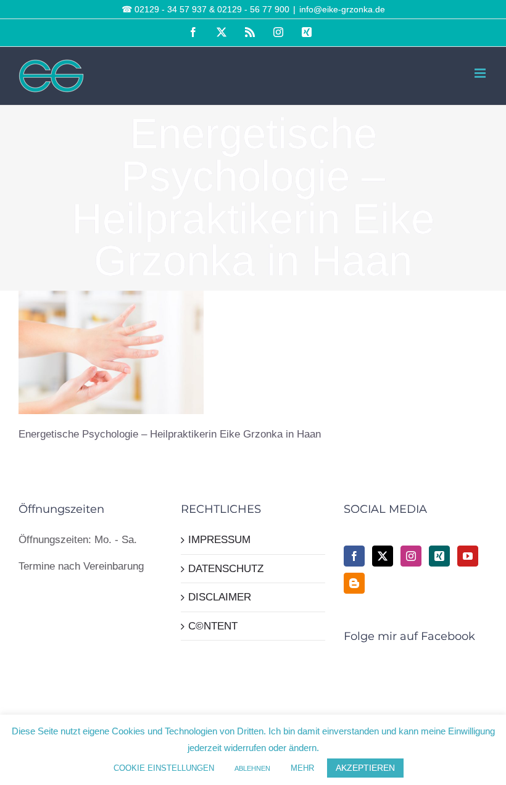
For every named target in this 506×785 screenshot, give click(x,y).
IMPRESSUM (219, 540)
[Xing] (439, 556)
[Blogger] (354, 583)
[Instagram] (410, 556)
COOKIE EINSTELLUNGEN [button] (164, 768)
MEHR (302, 768)
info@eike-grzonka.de (342, 9)
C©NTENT (213, 626)
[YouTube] (467, 556)
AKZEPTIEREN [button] (365, 768)
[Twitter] (382, 556)
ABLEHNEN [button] (252, 768)
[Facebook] (354, 556)
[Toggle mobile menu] (481, 73)
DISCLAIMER (219, 597)
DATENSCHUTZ (225, 569)
